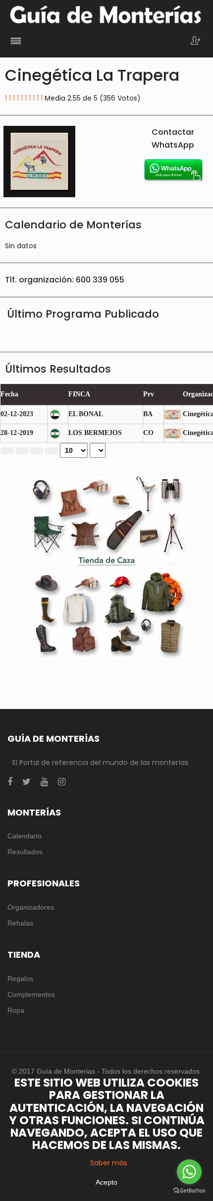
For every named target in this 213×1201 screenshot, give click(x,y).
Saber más (108, 1163)
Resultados (25, 852)
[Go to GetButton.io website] (189, 1191)
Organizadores (30, 907)
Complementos (31, 994)
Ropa (15, 1010)
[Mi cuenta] (196, 41)
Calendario (24, 836)
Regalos (20, 979)
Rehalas (20, 923)
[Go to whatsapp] (189, 1171)
